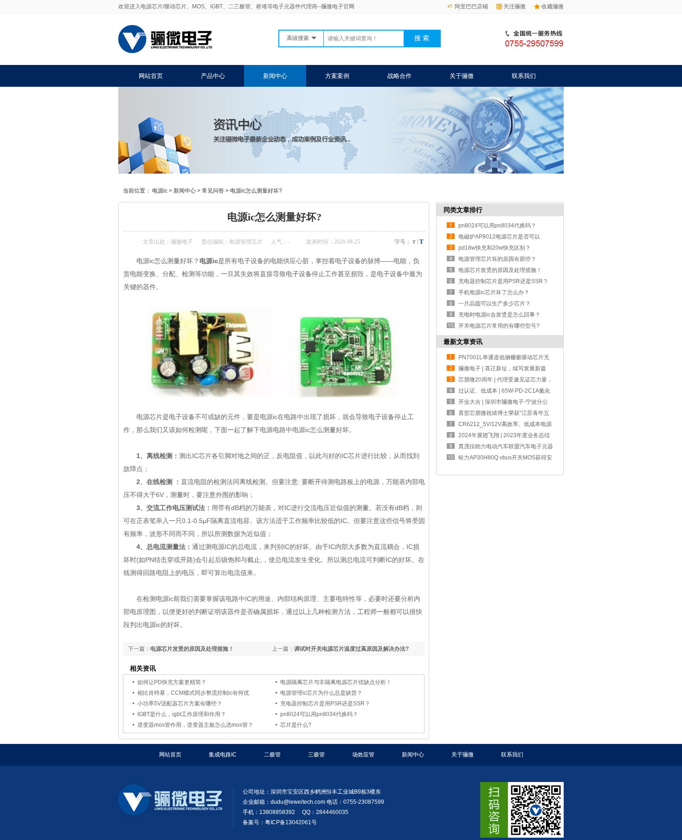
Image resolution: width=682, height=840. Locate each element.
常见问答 (213, 190)
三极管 (316, 754)
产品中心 (213, 75)
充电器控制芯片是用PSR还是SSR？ (325, 703)
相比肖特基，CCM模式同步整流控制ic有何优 (193, 693)
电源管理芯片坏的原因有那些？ (497, 259)
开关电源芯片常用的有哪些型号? (499, 326)
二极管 (272, 754)
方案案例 (337, 75)
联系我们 (524, 75)
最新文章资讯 (463, 341)
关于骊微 (462, 75)
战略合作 (399, 75)
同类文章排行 (463, 209)
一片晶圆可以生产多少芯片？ (494, 303)
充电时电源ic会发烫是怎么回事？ (499, 314)
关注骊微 (514, 6)
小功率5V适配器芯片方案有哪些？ (179, 703)
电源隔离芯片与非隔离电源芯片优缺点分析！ (336, 682)
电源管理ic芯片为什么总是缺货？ (321, 693)
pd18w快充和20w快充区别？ (494, 248)
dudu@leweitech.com (297, 802)
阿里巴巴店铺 (471, 6)
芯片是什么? (295, 725)
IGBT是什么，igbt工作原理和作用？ (181, 714)
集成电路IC (223, 754)
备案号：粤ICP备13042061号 (280, 822)
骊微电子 (182, 242)
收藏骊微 (552, 6)
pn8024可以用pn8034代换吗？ (319, 714)
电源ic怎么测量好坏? (256, 190)
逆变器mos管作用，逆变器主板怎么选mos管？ (195, 725)
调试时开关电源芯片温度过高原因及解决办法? (351, 649)
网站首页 (151, 75)
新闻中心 (275, 75)
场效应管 (363, 754)
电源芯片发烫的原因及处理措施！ (192, 649)
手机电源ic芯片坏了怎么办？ (493, 292)
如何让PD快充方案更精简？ (171, 682)
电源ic (159, 190)
